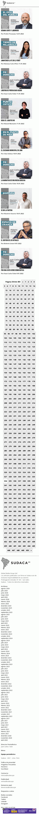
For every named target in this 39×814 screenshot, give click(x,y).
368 (33, 498)
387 (24, 511)
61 (29, 312)
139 (10, 360)
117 (5, 347)
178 (28, 381)
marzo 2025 (5, 625)
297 (28, 455)
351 (19, 490)
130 (33, 351)
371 (14, 503)
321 (10, 472)
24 (10, 295)
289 (24, 451)
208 (5, 403)
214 (33, 403)
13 (30, 286)
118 (10, 347)
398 (10, 520)
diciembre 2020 (6, 736)
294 (14, 455)
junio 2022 (4, 697)
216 (10, 407)
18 (18, 290)
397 (5, 520)
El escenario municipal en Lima (11, 150)
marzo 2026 (5, 599)
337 (19, 481)
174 (10, 381)
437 (28, 542)
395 (28, 516)
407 (19, 524)
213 (28, 403)
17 (14, 290)
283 (28, 446)
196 (14, 394)
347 (33, 485)
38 (33, 299)
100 (24, 334)
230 (10, 416)
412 (10, 529)
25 (14, 295)
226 (24, 412)
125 (10, 351)
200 (33, 394)
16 (10, 290)
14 (34, 286)
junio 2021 (4, 723)
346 (28, 485)
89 (14, 329)
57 (14, 312)
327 (5, 477)
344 (19, 485)
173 (5, 381)
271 (5, 442)
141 (19, 360)
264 (5, 438)
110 (5, 342)
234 (28, 416)
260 (19, 433)
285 (5, 451)
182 (14, 386)
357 (14, 494)
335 (10, 481)
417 (33, 529)
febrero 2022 (5, 705)
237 (10, 420)
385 (14, 511)
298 (33, 455)
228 (33, 412)
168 (14, 377)
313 (5, 468)
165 (33, 373)
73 (14, 321)
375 (33, 503)
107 (24, 338)
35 (21, 299)
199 (28, 394)
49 (14, 308)
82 (18, 325)
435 (19, 542)
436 (24, 542)
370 (10, 503)
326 (33, 472)
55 (6, 312)
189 (14, 390)
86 (33, 325)
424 (33, 533)
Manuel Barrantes (10, 124)
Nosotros (4, 767)
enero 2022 (5, 708)
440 (10, 546)
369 (5, 503)
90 (18, 329)
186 (33, 386)
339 (28, 481)
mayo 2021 (5, 725)
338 (24, 481)
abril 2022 (4, 701)
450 (27, 550)
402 (28, 520)
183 (19, 386)
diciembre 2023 (6, 658)
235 (33, 416)
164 (28, 373)
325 (28, 472)
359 (24, 494)
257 (5, 433)
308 (14, 464)
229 (5, 416)
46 (33, 303)
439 (5, 546)
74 (18, 321)
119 (14, 347)
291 (33, 451)
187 (5, 390)
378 (14, 507)
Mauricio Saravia (10, 214)
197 (19, 394)
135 (24, 355)
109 (33, 338)
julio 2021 (4, 721)
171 (28, 377)
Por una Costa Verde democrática (12, 270)
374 (28, 503)
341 (5, 485)
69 (29, 316)
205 (24, 399)
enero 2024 (5, 656)
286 (10, 451)
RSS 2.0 (7, 807)
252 (14, 429)
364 (14, 498)
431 (33, 537)
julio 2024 (4, 643)
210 (14, 403)
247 (24, 425)
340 (33, 481)
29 (29, 295)
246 (19, 425)
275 (24, 442)
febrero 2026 (5, 601)
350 (14, 490)
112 (14, 342)
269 (28, 438)
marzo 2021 (5, 729)
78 (33, 321)
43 (21, 303)
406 (14, 524)
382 (33, 507)
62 (33, 312)
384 (10, 511)
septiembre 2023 (6, 664)
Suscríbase (4, 769)
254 (24, 429)
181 (10, 386)
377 (10, 507)
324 (24, 472)
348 (5, 490)
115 (28, 342)
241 (28, 420)
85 (29, 325)
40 (10, 303)
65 (14, 316)
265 (10, 438)
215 (5, 407)
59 (21, 312)
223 (10, 412)
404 (5, 524)
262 (28, 433)
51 (21, 308)
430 (28, 537)
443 (24, 546)
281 (19, 446)
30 (33, 295)
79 (6, 325)
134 (19, 355)
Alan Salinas (8, 154)
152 (5, 368)
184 (24, 386)
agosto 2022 (5, 692)
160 (10, 373)
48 (10, 308)
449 (22, 550)
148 (19, 364)
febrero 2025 (5, 627)
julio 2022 (4, 695)
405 (10, 524)
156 (24, 368)
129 (28, 351)
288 (19, 451)
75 (21, 321)
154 (14, 368)
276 (28, 442)
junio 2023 (4, 671)
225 (19, 412)
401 (24, 520)
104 (10, 338)
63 (6, 316)
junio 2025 (4, 619)
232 (19, 416)
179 (33, 381)
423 (28, 533)
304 (28, 459)
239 (19, 420)
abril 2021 (4, 727)
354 (33, 490)
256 (33, 429)
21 (29, 290)
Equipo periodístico (8, 754)
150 (28, 364)
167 (10, 377)
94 (33, 329)
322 (14, 472)
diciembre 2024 (6, 632)
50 (18, 308)
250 (5, 429)
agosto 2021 (5, 718)
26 (18, 295)
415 (24, 529)
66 (18, 316)
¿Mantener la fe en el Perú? (10, 61)
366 (24, 498)
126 (14, 351)
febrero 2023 (5, 679)
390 (5, 516)
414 (19, 529)
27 (21, 295)
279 (10, 446)
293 (10, 455)
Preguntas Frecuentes (8, 765)
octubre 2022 (5, 688)
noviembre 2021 (6, 712)
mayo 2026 (5, 595)
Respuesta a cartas (7, 791)
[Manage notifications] (34, 809)
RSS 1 (3, 807)
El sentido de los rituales (10, 240)
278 (5, 446)
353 (28, 490)
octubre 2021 (5, 714)
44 (25, 303)
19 (21, 290)
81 (14, 325)
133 (14, 355)
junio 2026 (4, 593)
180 (5, 386)
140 (14, 360)
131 (5, 355)
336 (14, 481)
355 (5, 494)
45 (29, 303)
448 (18, 550)
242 (33, 420)
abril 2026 (4, 597)
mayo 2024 (5, 647)
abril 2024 (4, 649)
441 (14, 546)
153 (10, 368)
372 (19, 503)
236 (5, 420)
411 (5, 529)
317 (24, 468)
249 (33, 425)
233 (24, 416)
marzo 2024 (5, 651)
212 (24, 403)
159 (5, 373)
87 (6, 329)
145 (5, 364)
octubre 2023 (5, 662)
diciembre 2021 (6, 710)
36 (25, 299)
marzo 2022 (5, 703)
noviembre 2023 (6, 660)
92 (25, 329)
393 (19, 516)
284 (33, 446)
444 (28, 546)
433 (10, 542)
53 (29, 308)
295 (19, 455)
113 (19, 342)
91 (21, 329)
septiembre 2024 (6, 638)
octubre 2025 (5, 610)
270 (33, 438)
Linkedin (4, 801)
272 (10, 442)
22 (33, 290)
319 (33, 468)
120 (19, 347)
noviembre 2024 (6, 634)
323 (19, 472)
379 (19, 507)
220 (28, 407)
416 (28, 529)
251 (10, 429)
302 (19, 459)
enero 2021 (5, 734)
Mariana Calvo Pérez (11, 64)
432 (5, 542)
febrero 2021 (5, 731)
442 (19, 546)
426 (10, 537)
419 (10, 533)
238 (14, 420)
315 (14, 468)
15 (6, 290)
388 (28, 511)
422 (24, 533)
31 (6, 299)
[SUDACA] (9, 4)
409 (28, 524)
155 (19, 368)
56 (10, 312)
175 (14, 381)
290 (28, 451)
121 (24, 347)
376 (5, 507)
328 (10, 477)
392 (14, 516)
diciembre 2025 (6, 606)
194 (5, 394)
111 (10, 342)
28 (25, 295)
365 (19, 498)
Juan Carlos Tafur (10, 94)
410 (33, 524)
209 (10, 403)
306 (5, 464)
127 (19, 351)
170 (24, 377)
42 (18, 303)
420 (14, 533)
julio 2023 (4, 669)
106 (19, 338)
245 (14, 425)
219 (24, 407)
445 (33, 546)
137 (33, 355)
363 (10, 498)
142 (24, 360)
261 (24, 433)
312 (33, 464)
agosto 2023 (5, 666)
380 (24, 507)
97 (12, 334)
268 (24, 438)
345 (24, 485)
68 (25, 316)
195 (10, 394)
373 (24, 503)
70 (33, 316)
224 (14, 412)
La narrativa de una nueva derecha (13, 180)
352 (24, 490)
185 (28, 386)
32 (10, 299)
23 (6, 295)
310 (24, 464)
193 (33, 390)
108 (28, 338)
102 (33, 334)
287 (14, 451)
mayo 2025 (5, 621)
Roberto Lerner (9, 244)
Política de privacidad (8, 762)
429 (24, 537)
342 (10, 485)
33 (14, 299)
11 (23, 286)
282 (24, 446)
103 (5, 338)
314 (10, 468)
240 (24, 420)
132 (10, 355)
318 (28, 468)
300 (10, 459)
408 (24, 524)
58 (18, 312)
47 (6, 308)
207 (33, 399)
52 (25, 308)
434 (14, 542)
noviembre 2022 (6, 686)
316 (19, 468)
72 (10, 321)
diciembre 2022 (6, 684)
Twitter (3, 799)
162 (19, 373)
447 (13, 550)
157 (28, 368)
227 (28, 412)
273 (14, 442)
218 (19, 407)
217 (14, 407)
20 (25, 290)
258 (10, 433)
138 (5, 360)
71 (6, 321)
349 (10, 490)
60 (25, 312)
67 (21, 316)
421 (19, 533)
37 (29, 299)
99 (20, 334)
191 (24, 390)
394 (24, 516)
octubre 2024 (5, 636)
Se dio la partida (6, 210)
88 (10, 329)
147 (14, 364)
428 (19, 537)
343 (14, 485)
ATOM (13, 807)
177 (24, 381)
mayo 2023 (5, 673)
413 (14, 529)
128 (24, 351)
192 (28, 390)
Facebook (4, 797)
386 (19, 511)
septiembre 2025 (6, 612)
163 (24, 373)
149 (24, 364)
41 (14, 303)
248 (28, 425)
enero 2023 (5, 682)
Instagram (4, 804)
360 (28, 494)
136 (28, 355)
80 (10, 325)
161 (14, 373)
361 (33, 494)
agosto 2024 (5, 640)
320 (5, 472)
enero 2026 (5, 604)
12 (26, 286)
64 (10, 316)
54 (33, 308)
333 (33, 477)
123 (33, 347)
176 (19, 381)
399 (14, 520)
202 (10, 399)
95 (5, 334)
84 (25, 325)
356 (10, 494)
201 (5, 399)
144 (33, 360)
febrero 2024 (5, 653)
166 (5, 377)
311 (28, 464)
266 (14, 438)
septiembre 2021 (6, 716)
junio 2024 (4, 645)
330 (19, 477)
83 (21, 325)
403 (33, 520)
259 (14, 433)
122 (28, 347)
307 (10, 464)
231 (14, 416)
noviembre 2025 (6, 608)
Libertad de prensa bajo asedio (11, 91)
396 (33, 516)
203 (14, 399)
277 (33, 442)
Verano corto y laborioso (10, 31)
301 (14, 459)
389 (33, 511)
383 (5, 511)
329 (14, 477)
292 (5, 455)
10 (19, 286)
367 (28, 498)
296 (24, 455)
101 (28, 334)
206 (28, 399)
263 (33, 433)
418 (5, 533)
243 (5, 425)
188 (10, 390)
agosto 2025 (5, 614)
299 (5, 459)
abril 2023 (4, 675)
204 (19, 399)
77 (29, 321)
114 (24, 342)
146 (10, 364)
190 (19, 390)
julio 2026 (4, 591)
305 (33, 459)
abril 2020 (4, 740)
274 (19, 442)
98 (16, 334)
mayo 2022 (5, 699)
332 (28, 477)
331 (24, 477)
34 (18, 299)
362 (5, 498)
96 (9, 334)
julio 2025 (4, 617)
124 (5, 351)
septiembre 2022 (6, 690)
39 (6, 303)
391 (10, 516)
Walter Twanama (10, 34)
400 (19, 520)
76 (25, 321)
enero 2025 (5, 630)
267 (19, 438)
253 (19, 429)
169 (19, 377)
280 (14, 446)
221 (33, 407)
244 (10, 425)
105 (14, 338)
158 (33, 368)
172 (33, 377)
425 (5, 537)
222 (5, 412)
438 (33, 542)
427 (14, 537)
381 (28, 507)
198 (24, 394)
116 (33, 342)
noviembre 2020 (6, 738)
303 (24, 459)
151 (33, 364)
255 (28, 429)
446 (8, 550)
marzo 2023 (5, 677)
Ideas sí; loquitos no (8, 121)
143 (28, 360)
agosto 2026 (5, 588)
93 (29, 329)
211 (19, 403)
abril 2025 (4, 623)
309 (19, 464)
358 (19, 494)
